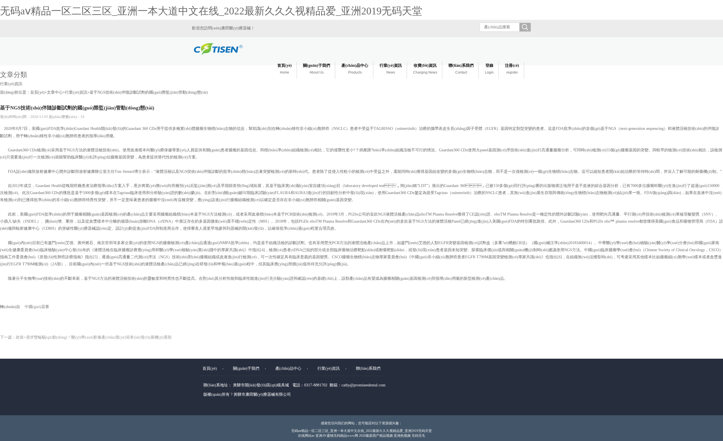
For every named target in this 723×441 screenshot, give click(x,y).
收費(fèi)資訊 (425, 68)
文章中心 (55, 92)
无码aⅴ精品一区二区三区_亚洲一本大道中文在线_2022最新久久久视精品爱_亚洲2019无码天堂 (211, 11)
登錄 (489, 68)
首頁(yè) (284, 68)
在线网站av (306, 436)
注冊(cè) (512, 68)
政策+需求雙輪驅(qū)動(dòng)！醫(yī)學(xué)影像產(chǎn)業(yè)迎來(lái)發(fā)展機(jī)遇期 (93, 337)
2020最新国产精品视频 (376, 436)
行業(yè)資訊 (391, 68)
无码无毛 (418, 436)
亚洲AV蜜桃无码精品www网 (336, 436)
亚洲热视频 (402, 436)
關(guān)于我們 (316, 68)
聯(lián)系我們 (461, 68)
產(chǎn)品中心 (354, 68)
